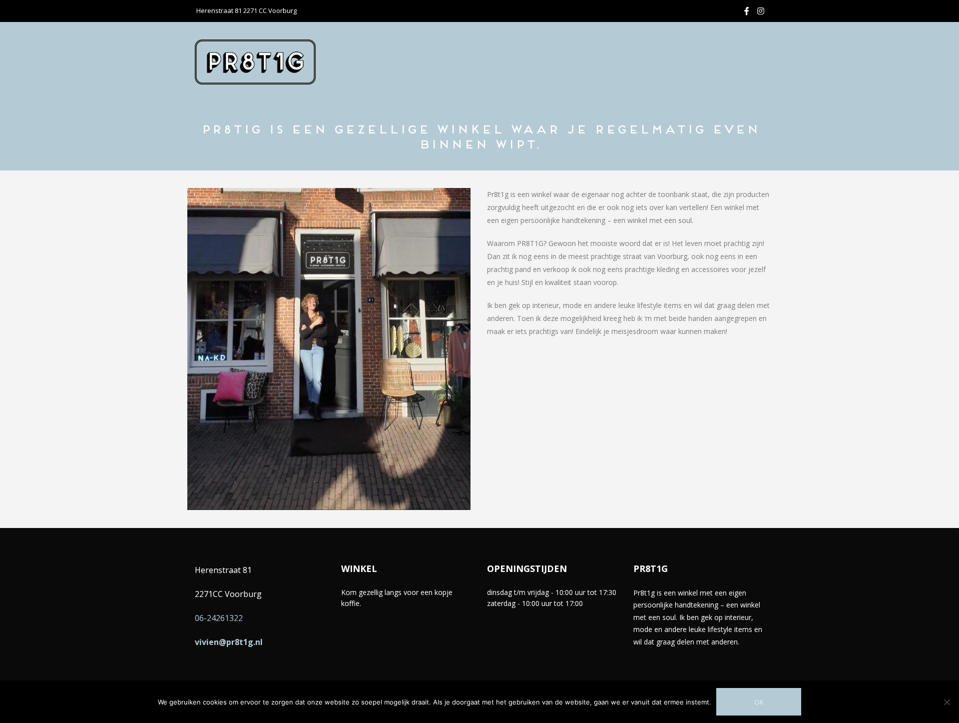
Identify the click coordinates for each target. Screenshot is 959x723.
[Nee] (947, 702)
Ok (758, 702)
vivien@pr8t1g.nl (229, 642)
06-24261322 (219, 618)
